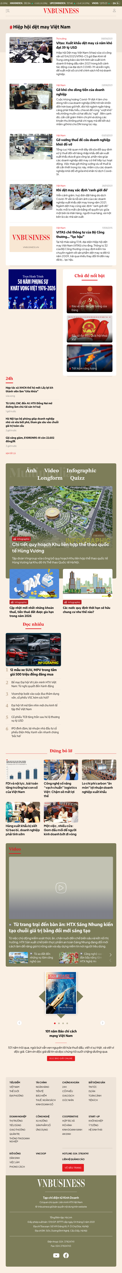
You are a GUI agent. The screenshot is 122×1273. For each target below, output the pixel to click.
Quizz (77, 478)
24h (64, 1086)
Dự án (92, 1091)
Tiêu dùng (15, 1125)
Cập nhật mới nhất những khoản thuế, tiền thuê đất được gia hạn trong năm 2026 (32, 611)
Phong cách (17, 1166)
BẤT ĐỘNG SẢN (97, 1082)
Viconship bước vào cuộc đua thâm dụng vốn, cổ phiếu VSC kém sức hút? (35, 695)
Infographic (81, 471)
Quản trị (15, 1133)
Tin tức (93, 1086)
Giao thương (17, 1129)
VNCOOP (41, 1153)
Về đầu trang (73, 1168)
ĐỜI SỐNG (15, 1153)
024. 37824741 (81, 1153)
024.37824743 (63, 1245)
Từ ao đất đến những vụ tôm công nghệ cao (41, 957)
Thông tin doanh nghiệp (20, 1140)
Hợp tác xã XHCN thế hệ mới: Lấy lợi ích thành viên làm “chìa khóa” (29, 389)
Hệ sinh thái (95, 1129)
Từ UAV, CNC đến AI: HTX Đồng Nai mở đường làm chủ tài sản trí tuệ (29, 405)
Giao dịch (68, 1095)
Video (51, 471)
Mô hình (67, 1125)
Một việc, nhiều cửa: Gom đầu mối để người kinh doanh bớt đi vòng (60, 830)
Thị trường (61, 38)
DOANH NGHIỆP (18, 1116)
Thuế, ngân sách (46, 1100)
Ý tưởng (93, 1125)
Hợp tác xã (68, 1120)
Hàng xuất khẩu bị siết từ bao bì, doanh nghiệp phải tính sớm (23, 830)
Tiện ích (93, 1100)
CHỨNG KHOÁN (70, 1082)
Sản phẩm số (43, 1125)
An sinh (66, 1133)
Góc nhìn (68, 1100)
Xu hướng (42, 1120)
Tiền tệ (40, 1091)
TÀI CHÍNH (41, 1082)
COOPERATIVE (70, 1116)
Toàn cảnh (95, 1095)
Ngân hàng (42, 1086)
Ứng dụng (42, 1129)
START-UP (94, 1116)
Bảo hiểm (41, 1095)
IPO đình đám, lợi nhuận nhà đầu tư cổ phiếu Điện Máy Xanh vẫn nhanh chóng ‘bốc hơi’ (35, 732)
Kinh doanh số (44, 1104)
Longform (50, 478)
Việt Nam (61, 85)
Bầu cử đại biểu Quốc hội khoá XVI (88, 337)
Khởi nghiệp (96, 1120)
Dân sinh (15, 1157)
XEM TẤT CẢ (11, 453)
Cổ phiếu (67, 1091)
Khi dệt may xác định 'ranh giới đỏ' (82, 190)
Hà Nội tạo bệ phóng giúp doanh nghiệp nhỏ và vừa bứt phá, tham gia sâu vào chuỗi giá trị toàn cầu (32, 422)
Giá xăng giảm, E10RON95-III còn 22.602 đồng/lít (30, 439)
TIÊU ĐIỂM (15, 1082)
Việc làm (15, 1162)
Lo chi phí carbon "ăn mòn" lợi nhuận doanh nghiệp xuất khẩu (97, 787)
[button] (110, 954)
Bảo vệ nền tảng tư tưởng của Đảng (88, 308)
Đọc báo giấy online (61, 1058)
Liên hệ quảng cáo (73, 1159)
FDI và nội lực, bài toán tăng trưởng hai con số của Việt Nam (22, 787)
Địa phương (17, 1095)
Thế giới (14, 1091)
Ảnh (31, 471)
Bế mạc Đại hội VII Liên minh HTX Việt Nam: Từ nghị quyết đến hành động (33, 684)
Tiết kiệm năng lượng (83, 368)
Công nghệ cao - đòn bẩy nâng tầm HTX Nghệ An (92, 957)
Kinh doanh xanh (72, 1129)
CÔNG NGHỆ (42, 1116)
